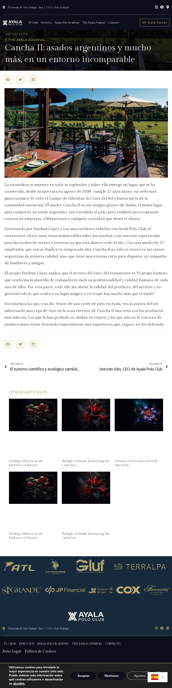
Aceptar (83, 675)
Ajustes (140, 675)
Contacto (113, 22)
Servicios (46, 22)
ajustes (18, 683)
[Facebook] (162, 7)
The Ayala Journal (94, 22)
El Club (33, 22)
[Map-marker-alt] (167, 7)
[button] (8, 79)
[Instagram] (156, 7)
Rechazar (112, 675)
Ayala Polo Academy (67, 22)
